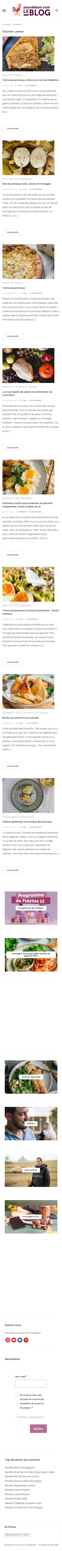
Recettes (21, 712)
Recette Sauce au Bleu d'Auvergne (23, 1481)
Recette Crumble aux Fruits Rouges (23, 1507)
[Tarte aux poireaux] (28, 246)
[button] (4, 10)
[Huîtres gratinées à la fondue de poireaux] (28, 780)
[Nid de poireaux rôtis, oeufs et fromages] (28, 142)
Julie (19, 85)
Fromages (8, 712)
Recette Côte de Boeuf (17, 1494)
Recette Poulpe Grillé (16, 1498)
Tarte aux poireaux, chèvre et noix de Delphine (30, 80)
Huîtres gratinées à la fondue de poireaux (27, 821)
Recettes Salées (12, 75)
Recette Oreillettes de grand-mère (23, 1503)
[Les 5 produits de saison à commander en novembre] (28, 350)
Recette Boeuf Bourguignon (20, 1467)
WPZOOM (54, 1545)
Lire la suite (12, 128)
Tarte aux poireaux (13, 288)
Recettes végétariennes (17, 179)
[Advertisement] (31, 1016)
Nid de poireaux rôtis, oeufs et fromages (26, 183)
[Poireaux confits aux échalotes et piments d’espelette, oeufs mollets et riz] (28, 461)
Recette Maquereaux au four (20, 1485)
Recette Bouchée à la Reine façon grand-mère (29, 1472)
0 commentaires (30, 85)
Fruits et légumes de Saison (19, 387)
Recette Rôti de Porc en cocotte (22, 1476)
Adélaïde (22, 512)
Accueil (6, 25)
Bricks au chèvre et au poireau (20, 717)
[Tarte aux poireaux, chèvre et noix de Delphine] (28, 38)
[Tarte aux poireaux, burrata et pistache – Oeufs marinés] (28, 568)
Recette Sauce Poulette (17, 1489)
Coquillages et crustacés (18, 817)
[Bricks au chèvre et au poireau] (28, 675)
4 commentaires (32, 619)
